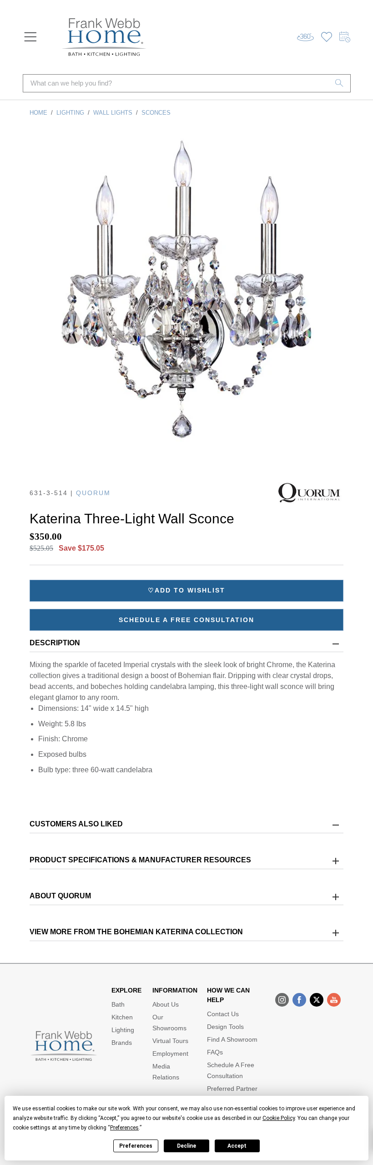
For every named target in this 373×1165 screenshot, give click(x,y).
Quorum (93, 492)
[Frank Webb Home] (104, 37)
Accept (237, 1146)
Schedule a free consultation (186, 619)
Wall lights (112, 112)
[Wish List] (326, 37)
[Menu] (30, 37)
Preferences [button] (124, 1127)
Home (38, 112)
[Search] (339, 83)
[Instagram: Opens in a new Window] (282, 1000)
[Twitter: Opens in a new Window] (316, 1000)
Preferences (135, 1146)
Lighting (70, 112)
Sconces (156, 112)
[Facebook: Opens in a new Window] (299, 1000)
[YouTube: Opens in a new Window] (334, 1000)
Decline (186, 1146)
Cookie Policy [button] (278, 1118)
